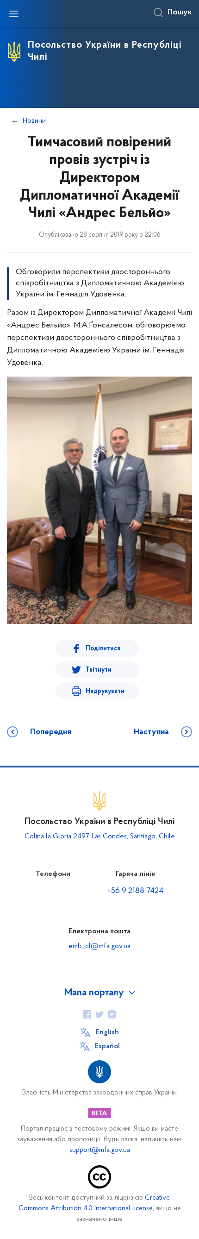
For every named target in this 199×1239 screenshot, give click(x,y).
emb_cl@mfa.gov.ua (99, 946)
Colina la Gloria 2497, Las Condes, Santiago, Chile (100, 836)
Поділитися (103, 648)
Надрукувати (105, 691)
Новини (34, 121)
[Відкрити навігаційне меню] (14, 14)
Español (107, 1046)
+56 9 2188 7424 (135, 891)
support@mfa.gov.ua (99, 1150)
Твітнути (99, 670)
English (107, 1032)
